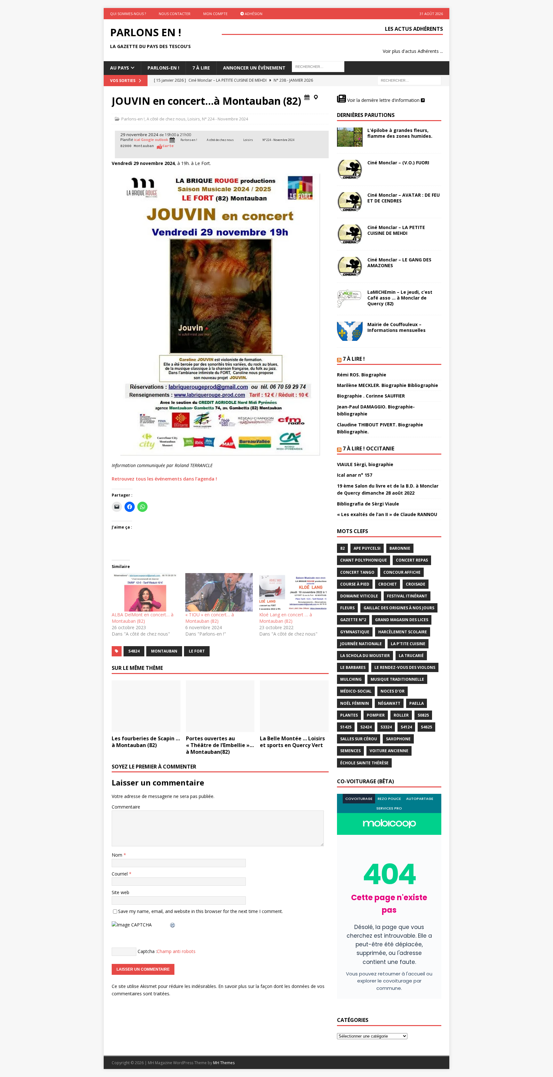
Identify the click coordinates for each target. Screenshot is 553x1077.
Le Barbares (352, 667)
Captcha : (147, 951)
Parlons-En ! (163, 68)
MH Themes (224, 1062)
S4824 (134, 651)
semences (350, 750)
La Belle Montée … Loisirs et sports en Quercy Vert (292, 742)
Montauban (164, 651)
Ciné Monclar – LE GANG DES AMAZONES (399, 262)
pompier (376, 715)
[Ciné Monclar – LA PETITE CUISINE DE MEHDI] (350, 234)
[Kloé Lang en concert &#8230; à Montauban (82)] (292, 592)
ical (137, 139)
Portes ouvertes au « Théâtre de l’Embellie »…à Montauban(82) (220, 745)
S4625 (426, 727)
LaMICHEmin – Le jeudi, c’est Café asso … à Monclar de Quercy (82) (399, 298)
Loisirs (194, 119)
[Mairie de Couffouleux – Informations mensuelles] (350, 331)
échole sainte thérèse (364, 763)
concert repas (412, 560)
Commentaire (126, 807)
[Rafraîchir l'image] (172, 925)
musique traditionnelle (397, 679)
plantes (349, 715)
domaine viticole (359, 596)
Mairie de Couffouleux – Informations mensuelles (396, 327)
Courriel (120, 874)
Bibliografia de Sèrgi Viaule (368, 504)
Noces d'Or (393, 691)
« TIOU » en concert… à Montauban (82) (209, 618)
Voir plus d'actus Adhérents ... (413, 51)
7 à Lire (201, 68)
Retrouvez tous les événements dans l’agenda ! (164, 479)
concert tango (357, 572)
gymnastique (354, 632)
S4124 (406, 727)
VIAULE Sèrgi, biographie (365, 464)
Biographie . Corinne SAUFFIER (371, 396)
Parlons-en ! (133, 119)
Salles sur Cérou (358, 739)
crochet (387, 584)
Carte (168, 146)
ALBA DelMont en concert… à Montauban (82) (142, 618)
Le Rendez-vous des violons (404, 667)
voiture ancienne (389, 750)
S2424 (366, 727)
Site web (120, 892)
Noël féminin (354, 703)
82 (342, 548)
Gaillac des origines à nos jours (399, 608)
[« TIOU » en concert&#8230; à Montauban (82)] (218, 592)
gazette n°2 (353, 619)
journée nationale (361, 643)
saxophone (398, 739)
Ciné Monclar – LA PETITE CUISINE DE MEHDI (396, 230)
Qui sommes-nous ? (128, 13)
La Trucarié (411, 655)
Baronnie (399, 548)
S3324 (386, 727)
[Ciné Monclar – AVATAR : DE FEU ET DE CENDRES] (350, 201)
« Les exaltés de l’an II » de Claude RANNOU (387, 514)
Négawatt (389, 703)
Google (147, 139)
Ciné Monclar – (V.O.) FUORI (398, 163)
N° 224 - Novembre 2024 (225, 119)
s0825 (423, 715)
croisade (415, 584)
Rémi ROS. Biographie (361, 375)
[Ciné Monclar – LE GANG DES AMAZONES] (350, 266)
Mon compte (215, 13)
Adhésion (253, 13)
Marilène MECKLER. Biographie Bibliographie (387, 385)
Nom (118, 855)
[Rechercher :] (409, 80)
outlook (161, 139)
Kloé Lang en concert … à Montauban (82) (285, 618)
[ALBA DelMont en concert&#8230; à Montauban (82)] (145, 592)
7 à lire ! (354, 358)
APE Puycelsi (367, 548)
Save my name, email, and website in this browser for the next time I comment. (200, 911)
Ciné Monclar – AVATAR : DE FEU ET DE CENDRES (403, 198)
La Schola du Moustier (365, 655)
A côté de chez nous (166, 119)
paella (416, 703)
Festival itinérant (407, 596)
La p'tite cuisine (408, 643)
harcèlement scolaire (402, 632)
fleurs (347, 608)
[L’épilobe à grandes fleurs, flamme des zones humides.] (350, 137)
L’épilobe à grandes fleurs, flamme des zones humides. (399, 133)
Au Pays (119, 68)
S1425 (345, 727)
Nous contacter (174, 13)
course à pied (354, 584)
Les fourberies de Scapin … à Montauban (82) (146, 742)
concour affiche (402, 572)
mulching (351, 679)
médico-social (356, 691)
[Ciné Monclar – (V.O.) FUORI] (350, 169)
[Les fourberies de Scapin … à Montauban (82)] (146, 706)
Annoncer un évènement (254, 68)
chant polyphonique (363, 560)
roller (401, 715)
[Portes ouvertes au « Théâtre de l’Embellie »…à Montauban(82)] (220, 706)
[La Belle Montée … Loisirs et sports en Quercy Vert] (294, 706)
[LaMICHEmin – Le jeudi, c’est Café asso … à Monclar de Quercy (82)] (350, 298)
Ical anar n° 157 (354, 475)
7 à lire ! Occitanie (368, 448)
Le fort (197, 651)
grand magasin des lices (401, 619)
